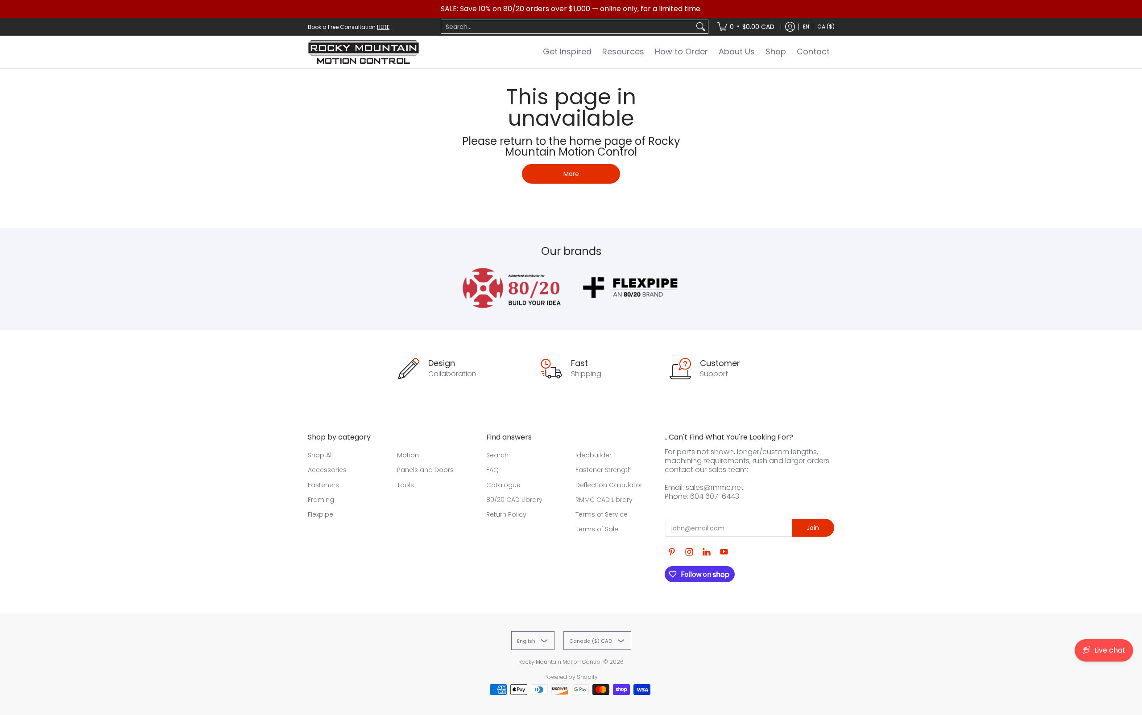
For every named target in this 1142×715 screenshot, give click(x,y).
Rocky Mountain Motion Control (560, 662)
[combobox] (567, 26)
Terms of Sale (596, 529)
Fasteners (323, 485)
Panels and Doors (425, 469)
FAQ (492, 469)
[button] (672, 552)
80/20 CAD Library (514, 499)
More (571, 173)
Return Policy (506, 514)
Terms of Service (601, 514)
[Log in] (790, 27)
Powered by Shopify (571, 677)
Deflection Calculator (608, 485)
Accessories (327, 469)
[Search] (701, 26)
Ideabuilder (593, 455)
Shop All (320, 455)
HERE (383, 27)
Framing (321, 499)
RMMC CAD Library (604, 499)
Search (497, 455)
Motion (408, 455)
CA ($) (826, 26)
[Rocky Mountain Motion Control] (363, 52)
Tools (405, 485)
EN (806, 26)
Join (813, 527)
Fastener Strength (603, 469)
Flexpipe (320, 514)
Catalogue (503, 485)
